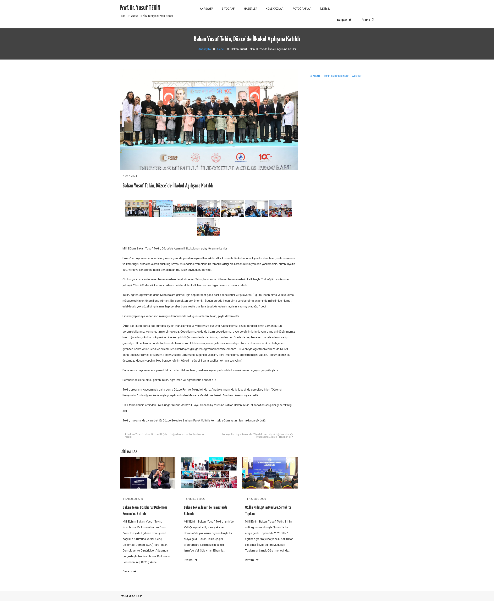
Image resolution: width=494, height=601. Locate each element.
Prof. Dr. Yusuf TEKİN (140, 8)
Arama (366, 19)
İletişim (325, 8)
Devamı (128, 571)
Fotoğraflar (302, 8)
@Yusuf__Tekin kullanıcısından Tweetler (335, 75)
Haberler (250, 8)
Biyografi (228, 8)
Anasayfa (206, 8)
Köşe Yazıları (275, 8)
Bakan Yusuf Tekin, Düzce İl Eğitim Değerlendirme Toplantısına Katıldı (164, 435)
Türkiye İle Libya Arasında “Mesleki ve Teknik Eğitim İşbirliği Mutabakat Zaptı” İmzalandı (257, 435)
